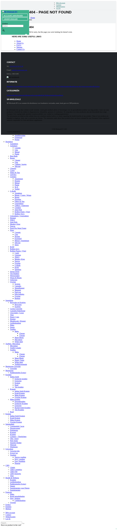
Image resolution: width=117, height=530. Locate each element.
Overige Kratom (20, 397)
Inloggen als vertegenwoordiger (83, 86)
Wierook (13, 445)
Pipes (12, 230)
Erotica (8, 505)
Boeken (17, 298)
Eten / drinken (15, 498)
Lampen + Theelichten (18, 437)
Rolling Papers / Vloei (18, 251)
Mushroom (29, 95)
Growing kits (15, 451)
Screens (17, 284)
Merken (8, 509)
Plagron (17, 463)
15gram (22, 335)
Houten (17, 181)
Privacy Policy (55, 86)
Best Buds (13, 156)
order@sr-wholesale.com (19, 70)
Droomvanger (15, 428)
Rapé (16, 385)
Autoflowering (20, 135)
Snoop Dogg (14, 272)
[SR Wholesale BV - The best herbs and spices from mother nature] (9, 12)
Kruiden (8, 375)
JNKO (12, 220)
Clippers (13, 168)
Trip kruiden (19, 387)
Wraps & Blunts (16, 278)
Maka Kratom (20, 395)
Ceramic (18, 148)
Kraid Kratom (20, 393)
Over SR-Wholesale (40, 86)
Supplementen (15, 490)
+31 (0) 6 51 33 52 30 (16, 66)
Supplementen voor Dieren (19, 488)
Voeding (13, 455)
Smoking (18, 269)
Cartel (17, 253)
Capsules (18, 286)
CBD (7, 465)
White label (19, 342)
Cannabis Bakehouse (17, 311)
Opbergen (13, 280)
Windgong (14, 447)
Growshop (35, 95)
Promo (17, 140)
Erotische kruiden (21, 379)
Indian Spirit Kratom (22, 391)
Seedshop (10, 95)
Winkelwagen (60, 6)
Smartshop (22, 95)
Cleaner (17, 160)
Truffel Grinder (15, 348)
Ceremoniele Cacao (17, 426)
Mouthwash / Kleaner (18, 321)
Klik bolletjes (19, 294)
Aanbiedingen (54, 95)
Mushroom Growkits (13, 366)
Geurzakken (19, 204)
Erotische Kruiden (21, 404)
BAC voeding (20, 459)
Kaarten (13, 434)
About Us (20, 43)
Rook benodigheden (17, 496)
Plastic (17, 154)
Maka (17, 331)
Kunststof (18, 239)
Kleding (8, 507)
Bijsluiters (96, 86)
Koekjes (18, 307)
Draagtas (18, 199)
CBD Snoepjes (15, 474)
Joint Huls (18, 210)
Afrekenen (31, 86)
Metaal (17, 152)
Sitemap (19, 47)
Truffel (17, 189)
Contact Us (20, 49)
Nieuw (61, 95)
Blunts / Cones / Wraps (23, 195)
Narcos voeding (20, 457)
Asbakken (13, 146)
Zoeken (5, 24)
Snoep (12, 327)
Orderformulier (65, 86)
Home (18, 41)
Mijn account (60, 3)
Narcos (12, 226)
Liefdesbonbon (15, 323)
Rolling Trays (19, 214)
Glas (16, 150)
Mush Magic (19, 338)
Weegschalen (15, 276)
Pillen (12, 325)
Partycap (18, 292)
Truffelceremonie (21, 364)
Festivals (8, 492)
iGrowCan (14, 453)
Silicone (17, 166)
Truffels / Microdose (12, 344)
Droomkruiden (20, 401)
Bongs (12, 158)
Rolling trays (14, 249)
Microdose (18, 340)
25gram (22, 333)
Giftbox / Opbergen (22, 206)
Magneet (18, 290)
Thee (12, 315)
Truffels (13, 329)
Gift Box (13, 175)
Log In (58, 8)
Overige (17, 263)
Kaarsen (13, 432)
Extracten (18, 381)
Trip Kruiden (19, 410)
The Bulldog (14, 274)
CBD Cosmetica (16, 470)
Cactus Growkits (16, 309)
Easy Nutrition (20, 461)
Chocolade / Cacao (17, 313)
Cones (12, 171)
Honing (13, 319)
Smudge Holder (15, 443)
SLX (16, 187)
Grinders (13, 177)
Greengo (18, 255)
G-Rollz (13, 191)
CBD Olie (13, 472)
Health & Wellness (44, 95)
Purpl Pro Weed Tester (18, 228)
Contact (58, 5)
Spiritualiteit (9, 424)
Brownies (18, 305)
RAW (12, 247)
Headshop (16, 95)
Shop (71, 86)
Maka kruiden (15, 399)
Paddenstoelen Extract (18, 373)
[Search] (23, 523)
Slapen (12, 486)
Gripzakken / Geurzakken (19, 216)
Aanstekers (14, 144)
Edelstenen (14, 430)
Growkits (13, 368)
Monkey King (15, 224)
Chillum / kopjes (21, 164)
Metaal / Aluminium (22, 241)
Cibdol (12, 467)
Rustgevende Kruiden (22, 408)
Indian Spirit (14, 377)
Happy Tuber (19, 360)
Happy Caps (14, 317)
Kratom (17, 383)
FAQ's (18, 45)
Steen (17, 245)
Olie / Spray (14, 439)
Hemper (13, 218)
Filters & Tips (15, 173)
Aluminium (19, 179)
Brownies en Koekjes (18, 302)
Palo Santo (14, 441)
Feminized (18, 138)
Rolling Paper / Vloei (22, 212)
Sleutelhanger (19, 288)
